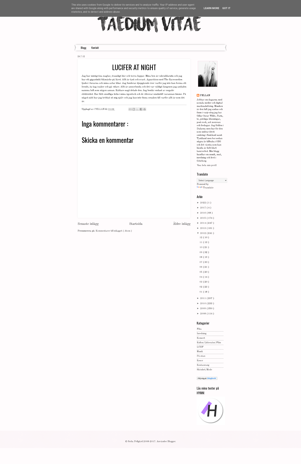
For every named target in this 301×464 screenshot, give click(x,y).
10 (201, 247)
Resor (200, 360)
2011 (203, 298)
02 (201, 287)
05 (201, 272)
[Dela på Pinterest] (144, 109)
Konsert (201, 338)
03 (201, 282)
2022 (203, 203)
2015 (203, 218)
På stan (201, 356)
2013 (203, 228)
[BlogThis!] (133, 109)
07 (201, 262)
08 (201, 257)
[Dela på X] (137, 109)
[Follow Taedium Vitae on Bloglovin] (207, 379)
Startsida (136, 224)
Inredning (201, 333)
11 (201, 242)
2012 (203, 233)
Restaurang (203, 365)
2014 (203, 223)
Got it (226, 8)
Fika (199, 329)
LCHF (200, 347)
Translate (208, 188)
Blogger (171, 441)
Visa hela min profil (207, 165)
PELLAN (205, 95)
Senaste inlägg (88, 224)
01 (201, 292)
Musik (200, 351)
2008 (203, 314)
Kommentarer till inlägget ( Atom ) (114, 231)
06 (201, 267)
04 (201, 277)
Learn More (211, 8)
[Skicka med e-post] (130, 109)
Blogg (83, 48)
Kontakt (95, 48)
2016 (203, 213)
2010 (203, 303)
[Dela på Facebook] (141, 109)
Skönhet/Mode (204, 370)
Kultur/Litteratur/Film (209, 343)
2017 (203, 208)
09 (201, 252)
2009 (203, 308)
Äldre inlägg (181, 224)
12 (201, 237)
